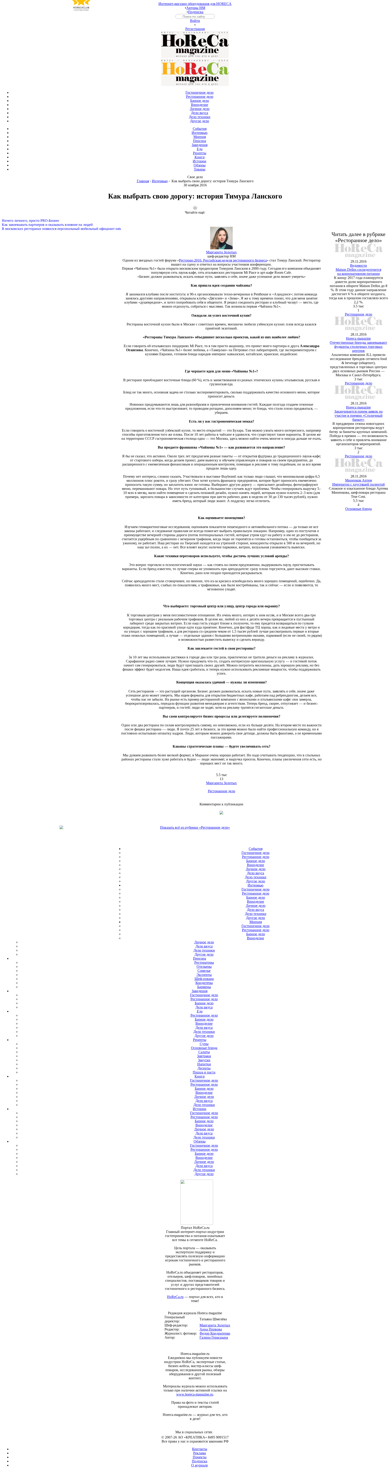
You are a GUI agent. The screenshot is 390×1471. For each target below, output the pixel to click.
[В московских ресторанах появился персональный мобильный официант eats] (195, 225)
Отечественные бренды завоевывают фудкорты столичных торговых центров (358, 347)
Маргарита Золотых (221, 252)
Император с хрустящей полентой (358, 484)
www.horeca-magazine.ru (194, 1394)
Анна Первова (211, 1329)
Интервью (160, 181)
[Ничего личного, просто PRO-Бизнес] (195, 217)
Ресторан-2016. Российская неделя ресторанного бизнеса (223, 260)
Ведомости (358, 265)
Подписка (195, 12)
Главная (143, 181)
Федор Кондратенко (215, 1333)
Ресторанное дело (221, 791)
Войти (195, 21)
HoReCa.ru (175, 1297)
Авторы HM (195, 8)
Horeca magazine (358, 338)
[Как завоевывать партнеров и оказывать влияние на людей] (195, 221)
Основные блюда (358, 509)
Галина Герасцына (214, 1337)
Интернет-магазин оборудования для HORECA (195, 4)
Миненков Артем (358, 480)
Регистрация (195, 29)
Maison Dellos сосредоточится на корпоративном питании (358, 272)
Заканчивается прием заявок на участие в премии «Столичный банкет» (358, 415)
